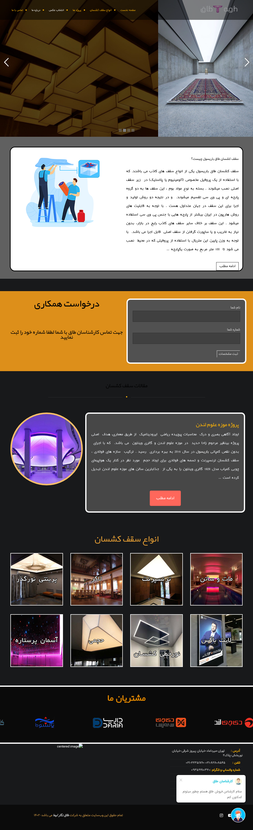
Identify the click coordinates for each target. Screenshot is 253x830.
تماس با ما (17, 10)
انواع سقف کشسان (101, 10)
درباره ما (36, 10)
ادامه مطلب (227, 266)
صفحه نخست (128, 10)
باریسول (203, 451)
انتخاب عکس (56, 10)
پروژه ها (77, 10)
